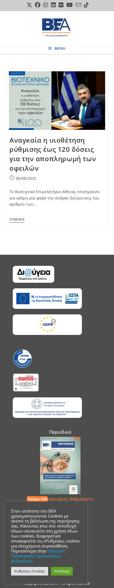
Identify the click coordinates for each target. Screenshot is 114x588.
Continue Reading (17, 217)
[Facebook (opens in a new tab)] (37, 5)
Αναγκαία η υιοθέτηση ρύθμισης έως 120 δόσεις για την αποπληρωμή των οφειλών (52, 154)
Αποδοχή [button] (61, 571)
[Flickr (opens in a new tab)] (61, 5)
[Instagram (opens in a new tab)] (46, 5)
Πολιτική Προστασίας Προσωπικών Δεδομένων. (38, 556)
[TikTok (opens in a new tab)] (85, 5)
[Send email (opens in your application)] (78, 5)
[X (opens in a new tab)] (29, 5)
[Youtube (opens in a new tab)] (69, 5)
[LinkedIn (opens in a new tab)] (53, 5)
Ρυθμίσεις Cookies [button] (29, 571)
